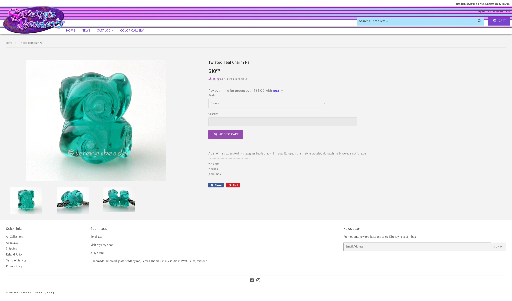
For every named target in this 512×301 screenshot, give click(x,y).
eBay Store (97, 252)
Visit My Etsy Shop (101, 245)
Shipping (214, 78)
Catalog (104, 31)
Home (70, 31)
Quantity (213, 114)
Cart (502, 21)
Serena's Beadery (34, 20)
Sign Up (498, 246)
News (86, 31)
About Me (12, 242)
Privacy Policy (14, 266)
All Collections (15, 236)
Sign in (481, 11)
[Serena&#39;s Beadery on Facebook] (252, 280)
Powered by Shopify (44, 292)
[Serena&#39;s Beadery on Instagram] (258, 280)
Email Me (96, 236)
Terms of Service (16, 260)
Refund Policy (14, 254)
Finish (211, 95)
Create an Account (500, 11)
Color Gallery (132, 31)
